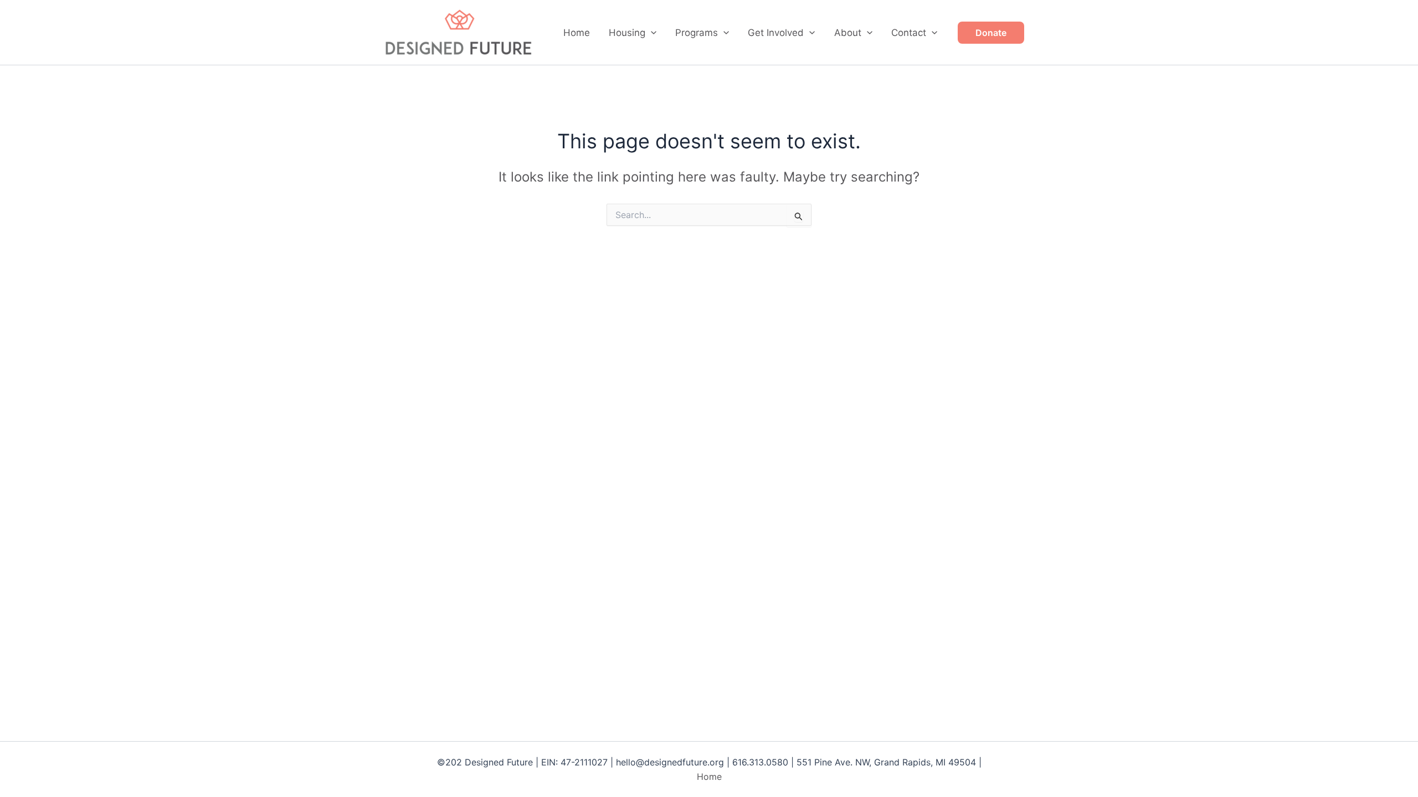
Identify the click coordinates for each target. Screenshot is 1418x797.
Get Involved (776, 32)
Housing (627, 32)
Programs (696, 32)
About (847, 32)
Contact (908, 32)
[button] (650, 32)
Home (576, 32)
